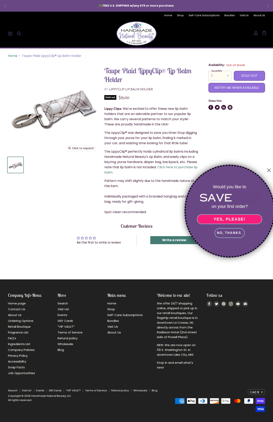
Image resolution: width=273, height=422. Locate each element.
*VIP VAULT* (66, 326)
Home (168, 15)
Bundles (229, 15)
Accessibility (17, 361)
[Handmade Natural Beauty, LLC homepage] (136, 33)
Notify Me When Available (236, 87)
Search (63, 303)
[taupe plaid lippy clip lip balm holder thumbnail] (15, 165)
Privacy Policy (18, 356)
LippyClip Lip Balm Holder (131, 89)
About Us (259, 15)
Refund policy (68, 338)
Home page (17, 303)
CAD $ (254, 392)
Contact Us (16, 309)
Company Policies (21, 350)
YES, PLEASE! (228, 219)
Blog (61, 350)
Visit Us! (63, 309)
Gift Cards (65, 321)
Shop (180, 15)
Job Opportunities (21, 373)
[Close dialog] (267, 170)
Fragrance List (18, 332)
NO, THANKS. (228, 233)
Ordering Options (20, 321)
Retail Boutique (19, 326)
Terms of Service (70, 332)
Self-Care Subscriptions (204, 15)
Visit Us (244, 15)
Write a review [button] (174, 240)
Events (62, 315)
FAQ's (12, 338)
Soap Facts (16, 367)
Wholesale (65, 344)
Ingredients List (19, 344)
